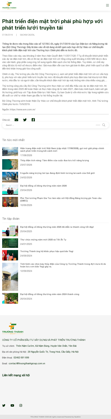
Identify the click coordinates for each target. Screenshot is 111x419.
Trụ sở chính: (8, 346)
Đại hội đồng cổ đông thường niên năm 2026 (43, 186)
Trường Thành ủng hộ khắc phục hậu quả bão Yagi (46, 251)
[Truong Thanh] (9, 5)
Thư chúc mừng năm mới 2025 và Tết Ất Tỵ (43, 239)
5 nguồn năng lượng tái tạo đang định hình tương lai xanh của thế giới (57, 173)
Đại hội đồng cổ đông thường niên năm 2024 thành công (49, 294)
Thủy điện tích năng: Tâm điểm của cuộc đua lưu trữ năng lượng (54, 160)
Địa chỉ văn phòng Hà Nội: (14, 352)
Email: (4, 363)
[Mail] (16, 120)
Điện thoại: (7, 357)
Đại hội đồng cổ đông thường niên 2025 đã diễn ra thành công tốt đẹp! (57, 227)
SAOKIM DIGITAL (27, 35)
